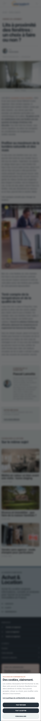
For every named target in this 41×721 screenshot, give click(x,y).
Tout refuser (21, 705)
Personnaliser (20, 716)
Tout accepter (20, 710)
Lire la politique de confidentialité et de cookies (19, 698)
